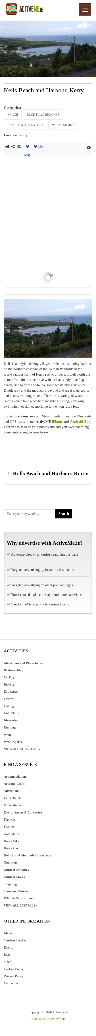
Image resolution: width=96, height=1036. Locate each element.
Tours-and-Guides (16, 891)
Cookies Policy (13, 969)
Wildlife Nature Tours (18, 898)
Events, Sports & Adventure (23, 812)
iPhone (57, 421)
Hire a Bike (11, 841)
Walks (8, 735)
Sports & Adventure (26, 125)
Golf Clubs (11, 713)
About (8, 933)
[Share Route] (13, 147)
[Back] (7, 147)
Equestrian (11, 691)
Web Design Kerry (43, 1018)
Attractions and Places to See (23, 663)
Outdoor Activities (16, 870)
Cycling (9, 677)
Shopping (10, 884)
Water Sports (63, 125)
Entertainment (14, 805)
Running (10, 727)
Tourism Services (15, 940)
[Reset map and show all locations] (88, 147)
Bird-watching (13, 670)
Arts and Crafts (14, 783)
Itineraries (11, 720)
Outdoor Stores (14, 877)
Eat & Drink (12, 798)
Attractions (11, 791)
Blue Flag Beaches (43, 114)
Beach (13, 114)
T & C (8, 961)
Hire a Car (11, 848)
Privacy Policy (13, 976)
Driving (9, 684)
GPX (40, 146)
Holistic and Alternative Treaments (27, 855)
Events (8, 947)
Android (77, 421)
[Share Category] (19, 147)
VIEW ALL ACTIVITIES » (22, 749)
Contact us (11, 983)
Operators (10, 862)
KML (27, 147)
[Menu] (85, 9)
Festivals (9, 699)
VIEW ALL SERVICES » (21, 905)
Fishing (9, 706)
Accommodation (15, 776)
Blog (7, 954)
